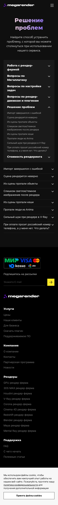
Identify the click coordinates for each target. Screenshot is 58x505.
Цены (7, 314)
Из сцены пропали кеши (20, 134)
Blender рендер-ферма (18, 420)
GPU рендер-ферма (16, 382)
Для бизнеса (11, 325)
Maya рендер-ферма (16, 425)
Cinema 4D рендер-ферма (20, 409)
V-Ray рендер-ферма (17, 398)
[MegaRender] (19, 5)
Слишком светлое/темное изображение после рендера (23, 128)
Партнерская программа (19, 362)
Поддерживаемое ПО (17, 336)
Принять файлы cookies (29, 495)
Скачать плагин (13, 330)
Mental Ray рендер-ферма (20, 430)
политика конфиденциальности (21, 484)
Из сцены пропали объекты (22, 121)
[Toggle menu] (52, 5)
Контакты (9, 356)
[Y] (50, 282)
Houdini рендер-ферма (18, 393)
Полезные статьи (14, 456)
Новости (9, 367)
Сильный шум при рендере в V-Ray (26, 142)
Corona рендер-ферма (17, 404)
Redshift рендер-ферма (18, 414)
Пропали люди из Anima (20, 138)
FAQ (6, 446)
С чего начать (12, 451)
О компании (11, 351)
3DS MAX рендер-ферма (19, 388)
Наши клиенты (13, 320)
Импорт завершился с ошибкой (24, 113)
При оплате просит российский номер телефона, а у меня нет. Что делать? (28, 149)
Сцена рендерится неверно (22, 117)
